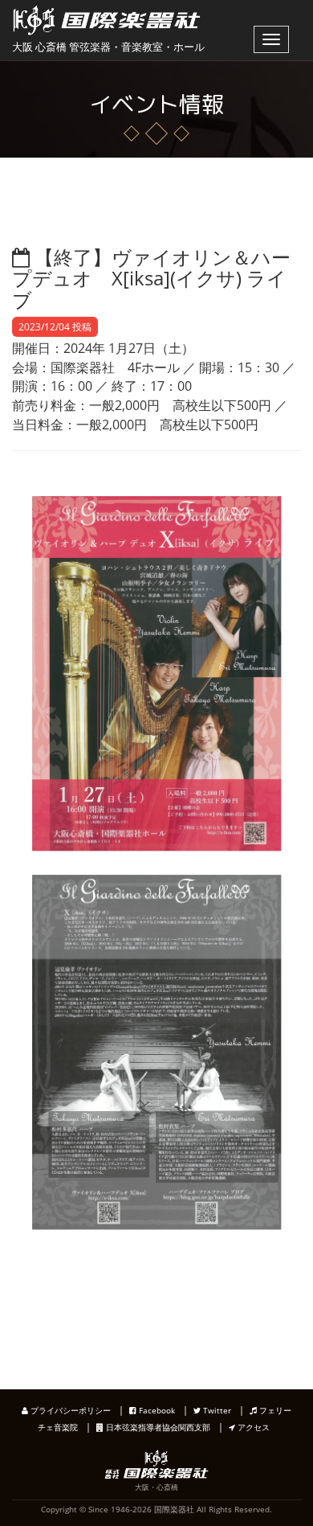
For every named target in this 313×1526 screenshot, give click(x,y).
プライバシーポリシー (69, 1410)
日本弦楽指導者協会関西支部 (157, 1427)
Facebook (155, 1410)
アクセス (252, 1427)
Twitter (216, 1410)
